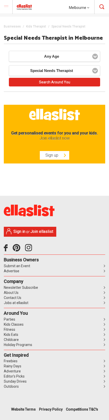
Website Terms (23, 409)
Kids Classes (14, 324)
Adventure (12, 371)
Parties (9, 319)
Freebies (10, 361)
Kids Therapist (36, 26)
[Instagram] (29, 250)
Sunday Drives (15, 381)
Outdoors (11, 386)
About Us (11, 293)
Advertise (11, 271)
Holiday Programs (18, 345)
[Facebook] (7, 250)
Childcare (11, 340)
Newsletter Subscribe (21, 288)
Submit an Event (17, 266)
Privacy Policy (51, 409)
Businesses (12, 26)
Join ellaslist (41, 231)
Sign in (19, 231)
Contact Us (12, 298)
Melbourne (78, 8)
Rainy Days (12, 366)
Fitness (9, 329)
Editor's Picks (14, 376)
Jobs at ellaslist (16, 303)
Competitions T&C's (82, 409)
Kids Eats (11, 335)
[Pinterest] (18, 250)
